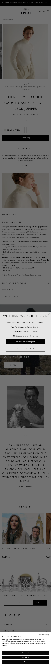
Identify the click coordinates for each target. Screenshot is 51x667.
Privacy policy (44, 634)
